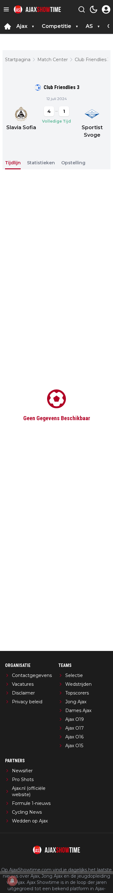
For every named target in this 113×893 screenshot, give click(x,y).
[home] (7, 26)
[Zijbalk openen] (6, 9)
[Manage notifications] (12, 881)
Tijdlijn (13, 163)
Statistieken (41, 163)
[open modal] (106, 9)
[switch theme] (93, 9)
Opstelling (73, 163)
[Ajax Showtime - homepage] (37, 9)
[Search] (81, 9)
